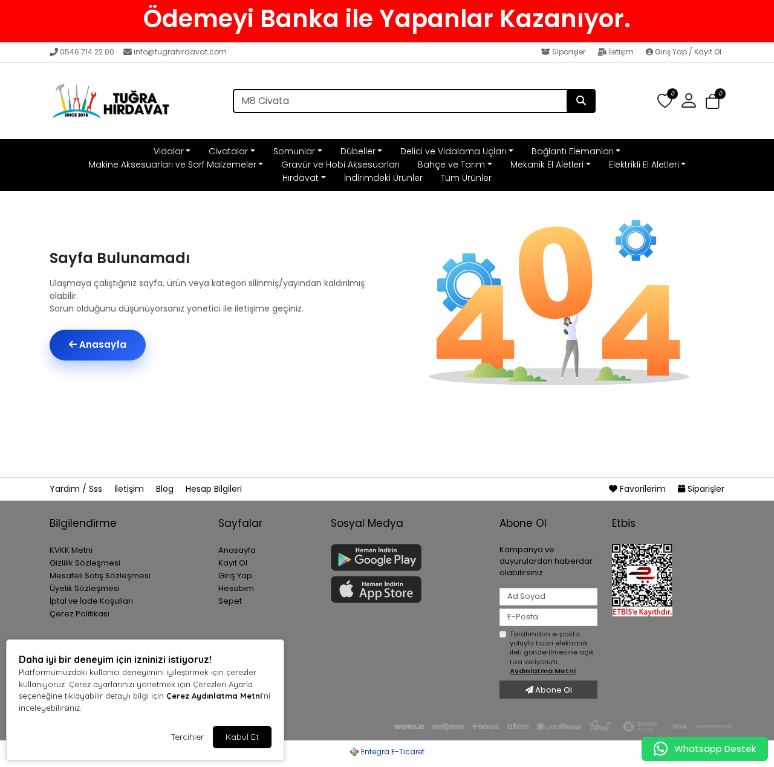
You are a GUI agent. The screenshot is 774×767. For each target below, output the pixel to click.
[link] (387, 18)
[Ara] (581, 101)
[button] (712, 101)
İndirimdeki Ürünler (383, 178)
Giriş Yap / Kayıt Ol (687, 52)
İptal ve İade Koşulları (91, 601)
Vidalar (169, 151)
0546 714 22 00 (87, 52)
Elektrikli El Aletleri (644, 164)
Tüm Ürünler (466, 178)
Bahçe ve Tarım (451, 164)
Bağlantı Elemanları (573, 151)
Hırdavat (300, 178)
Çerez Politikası (79, 613)
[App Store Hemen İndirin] (408, 589)
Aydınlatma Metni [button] (543, 671)
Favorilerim (642, 489)
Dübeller (358, 151)
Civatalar (228, 151)
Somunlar (294, 151)
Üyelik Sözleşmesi (85, 588)
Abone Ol (552, 690)
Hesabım (236, 588)
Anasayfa (101, 344)
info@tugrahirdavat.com (180, 52)
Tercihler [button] (187, 736)
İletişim (621, 52)
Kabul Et (242, 736)
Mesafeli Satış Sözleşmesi (100, 575)
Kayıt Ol (232, 563)
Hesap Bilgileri (214, 489)
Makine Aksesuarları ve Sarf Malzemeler (172, 164)
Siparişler (568, 52)
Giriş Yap (235, 575)
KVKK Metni (71, 550)
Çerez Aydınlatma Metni (214, 695)
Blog (166, 489)
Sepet (230, 601)
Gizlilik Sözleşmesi (85, 563)
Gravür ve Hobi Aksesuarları (340, 164)
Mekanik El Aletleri (547, 164)
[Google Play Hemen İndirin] (408, 557)
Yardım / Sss (77, 489)
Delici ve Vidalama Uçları (453, 151)
